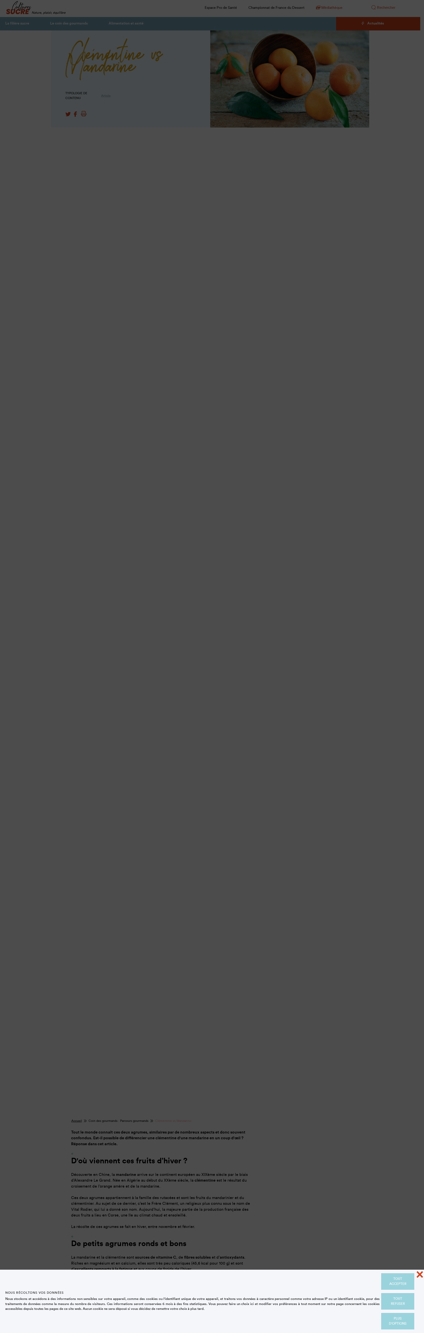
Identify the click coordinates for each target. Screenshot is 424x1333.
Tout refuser (398, 1301)
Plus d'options (398, 1321)
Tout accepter (397, 1281)
